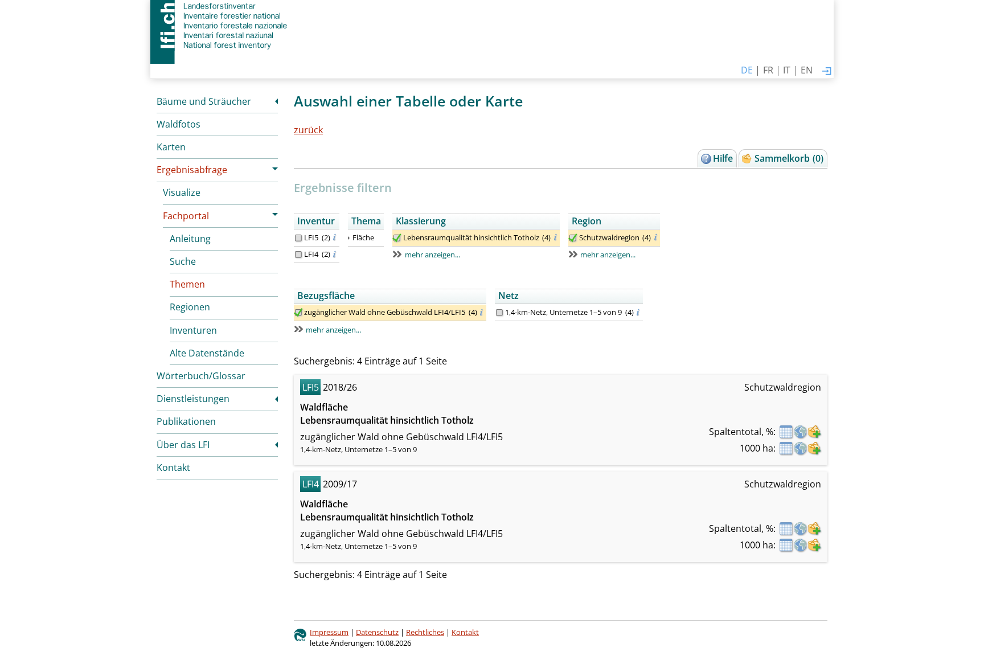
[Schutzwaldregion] (572, 238)
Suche (183, 261)
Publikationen (186, 421)
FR (768, 70)
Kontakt (173, 467)
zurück (308, 130)
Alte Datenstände (207, 353)
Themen (187, 284)
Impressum (329, 632)
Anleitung (190, 238)
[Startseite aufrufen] (220, 25)
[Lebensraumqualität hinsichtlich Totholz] (396, 238)
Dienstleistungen (193, 398)
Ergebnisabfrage (192, 169)
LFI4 (311, 254)
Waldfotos (178, 124)
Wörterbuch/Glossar (201, 376)
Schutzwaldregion (609, 237)
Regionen (190, 307)
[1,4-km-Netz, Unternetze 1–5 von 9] (499, 312)
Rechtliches (425, 632)
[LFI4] (298, 254)
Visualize (181, 192)
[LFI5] (298, 238)
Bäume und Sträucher (204, 101)
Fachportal (186, 216)
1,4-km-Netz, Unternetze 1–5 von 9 (563, 312)
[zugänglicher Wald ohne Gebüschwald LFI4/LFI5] (298, 312)
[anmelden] (826, 71)
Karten (171, 147)
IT (786, 70)
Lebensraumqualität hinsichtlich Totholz (471, 237)
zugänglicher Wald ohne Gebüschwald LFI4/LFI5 (384, 312)
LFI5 (311, 237)
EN (807, 70)
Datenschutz (377, 632)
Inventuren (193, 330)
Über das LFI (183, 444)
